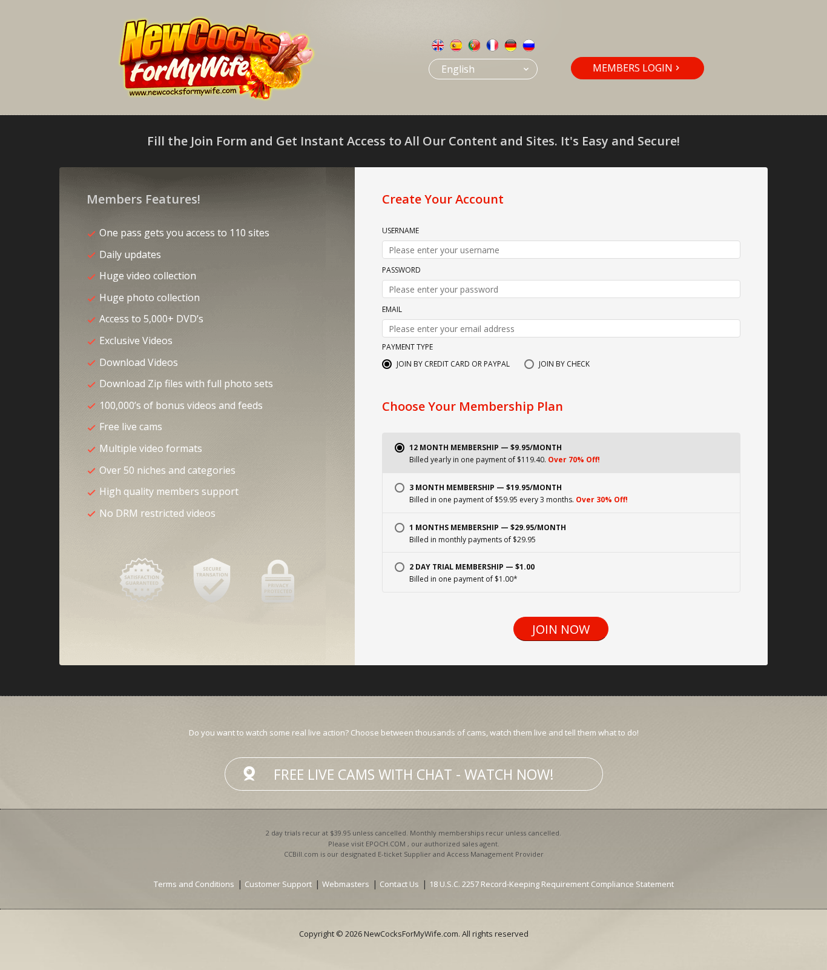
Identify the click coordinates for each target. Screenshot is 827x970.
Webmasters (345, 884)
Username (400, 231)
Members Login (633, 68)
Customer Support (278, 884)
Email (392, 310)
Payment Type (407, 348)
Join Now (561, 629)
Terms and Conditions (194, 884)
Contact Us (399, 884)
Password (401, 271)
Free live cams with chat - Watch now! (414, 774)
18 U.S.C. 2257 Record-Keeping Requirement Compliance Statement (551, 884)
